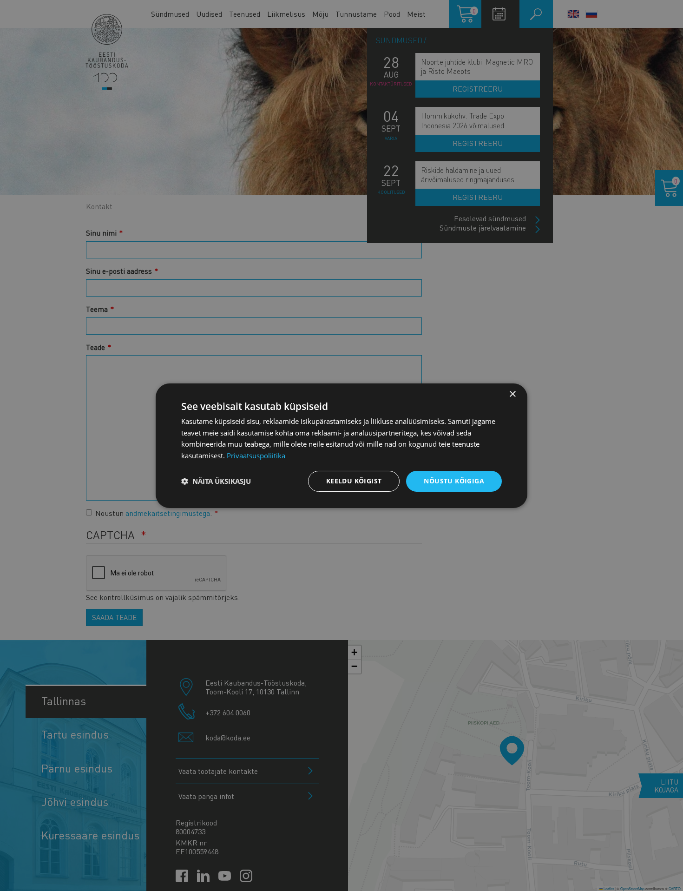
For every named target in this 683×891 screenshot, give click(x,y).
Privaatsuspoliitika (256, 455)
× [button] (512, 393)
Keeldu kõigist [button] (354, 480)
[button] (216, 481)
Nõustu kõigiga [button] (454, 480)
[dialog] (341, 445)
